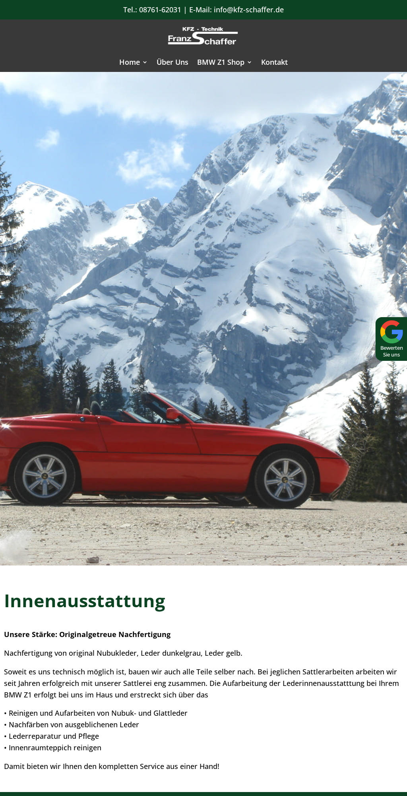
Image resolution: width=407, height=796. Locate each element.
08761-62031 (160, 9)
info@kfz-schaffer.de (249, 9)
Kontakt (274, 63)
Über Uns (172, 63)
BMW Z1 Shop (220, 63)
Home (129, 63)
